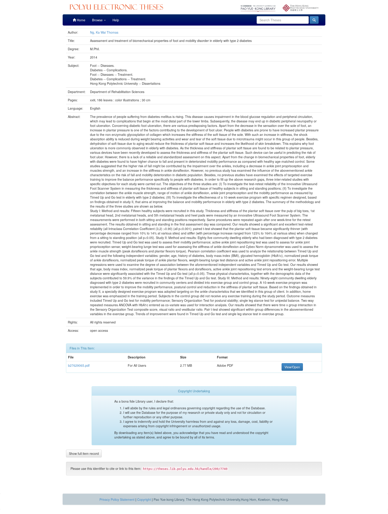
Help (115, 20)
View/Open (292, 367)
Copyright (144, 499)
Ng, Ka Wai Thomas (104, 32)
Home (80, 20)
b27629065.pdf (79, 365)
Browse (98, 20)
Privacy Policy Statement (116, 499)
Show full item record (84, 453)
